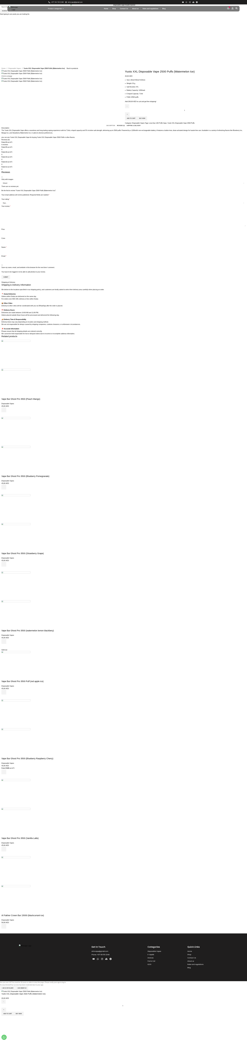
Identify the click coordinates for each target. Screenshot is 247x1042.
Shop (114, 9)
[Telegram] (197, 2)
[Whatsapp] (186, 2)
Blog (164, 9)
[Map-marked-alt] (193, 2)
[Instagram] (190, 2)
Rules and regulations (150, 9)
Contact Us (124, 9)
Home (106, 9)
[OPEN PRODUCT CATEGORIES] (63, 9)
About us (135, 9)
